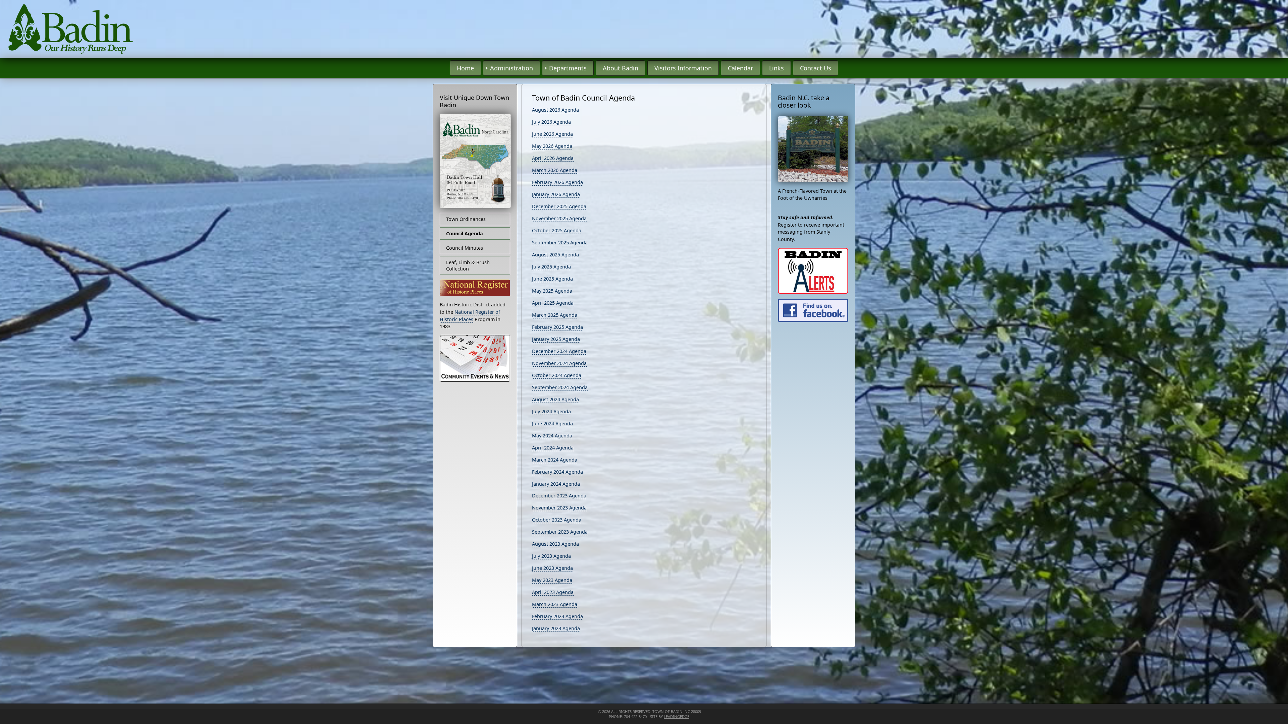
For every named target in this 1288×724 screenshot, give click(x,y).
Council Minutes (464, 248)
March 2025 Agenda (554, 315)
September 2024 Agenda (560, 387)
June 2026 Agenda (552, 134)
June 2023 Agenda (552, 568)
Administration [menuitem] (511, 68)
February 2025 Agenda (557, 327)
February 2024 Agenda (557, 472)
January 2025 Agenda (556, 339)
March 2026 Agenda (554, 170)
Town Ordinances (466, 219)
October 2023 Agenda (556, 520)
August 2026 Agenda (555, 110)
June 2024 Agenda (552, 423)
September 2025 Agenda (560, 242)
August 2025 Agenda (555, 254)
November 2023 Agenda (559, 507)
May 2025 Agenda (552, 291)
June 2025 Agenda (552, 279)
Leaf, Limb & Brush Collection (468, 265)
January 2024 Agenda (556, 484)
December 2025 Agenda (559, 206)
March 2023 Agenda (554, 604)
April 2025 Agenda (553, 303)
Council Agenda (464, 233)
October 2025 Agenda (556, 230)
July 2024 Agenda (551, 411)
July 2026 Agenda (551, 122)
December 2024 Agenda (559, 351)
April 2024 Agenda (553, 447)
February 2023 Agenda (557, 616)
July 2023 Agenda (551, 556)
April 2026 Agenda (553, 158)
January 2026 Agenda (556, 194)
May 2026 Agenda (552, 146)
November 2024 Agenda (559, 363)
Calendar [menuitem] (740, 68)
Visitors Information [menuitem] (683, 68)
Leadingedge (676, 716)
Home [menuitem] (465, 68)
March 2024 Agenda (554, 460)
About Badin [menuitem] (620, 68)
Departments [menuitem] (568, 68)
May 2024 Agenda (552, 435)
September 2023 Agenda (560, 532)
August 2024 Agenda (555, 399)
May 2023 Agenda (552, 580)
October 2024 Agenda (556, 375)
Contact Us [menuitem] (815, 68)
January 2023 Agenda (556, 628)
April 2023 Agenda (553, 592)
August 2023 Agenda (555, 544)
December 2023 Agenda (559, 495)
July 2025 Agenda (551, 266)
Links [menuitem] (776, 68)
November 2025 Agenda (559, 218)
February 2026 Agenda (557, 182)
